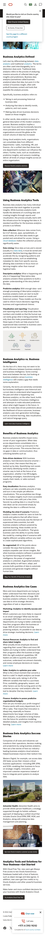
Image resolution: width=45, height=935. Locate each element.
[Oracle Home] (10, 4)
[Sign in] (35, 4)
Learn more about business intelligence (17, 424)
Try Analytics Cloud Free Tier (14, 897)
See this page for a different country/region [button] (16, 35)
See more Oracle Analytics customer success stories (21, 852)
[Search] (25, 4)
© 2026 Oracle (8, 912)
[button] (4, 4)
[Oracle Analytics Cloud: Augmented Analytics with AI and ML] (22, 182)
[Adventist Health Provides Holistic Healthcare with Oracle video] (22, 836)
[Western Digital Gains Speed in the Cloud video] (22, 791)
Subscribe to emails (9, 920)
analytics (28, 63)
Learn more (8, 665)
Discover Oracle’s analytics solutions (16, 166)
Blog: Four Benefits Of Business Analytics (18, 577)
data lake (18, 250)
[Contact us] (40, 4)
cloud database (9, 240)
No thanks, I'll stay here (15, 28)
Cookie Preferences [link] (9, 916)
